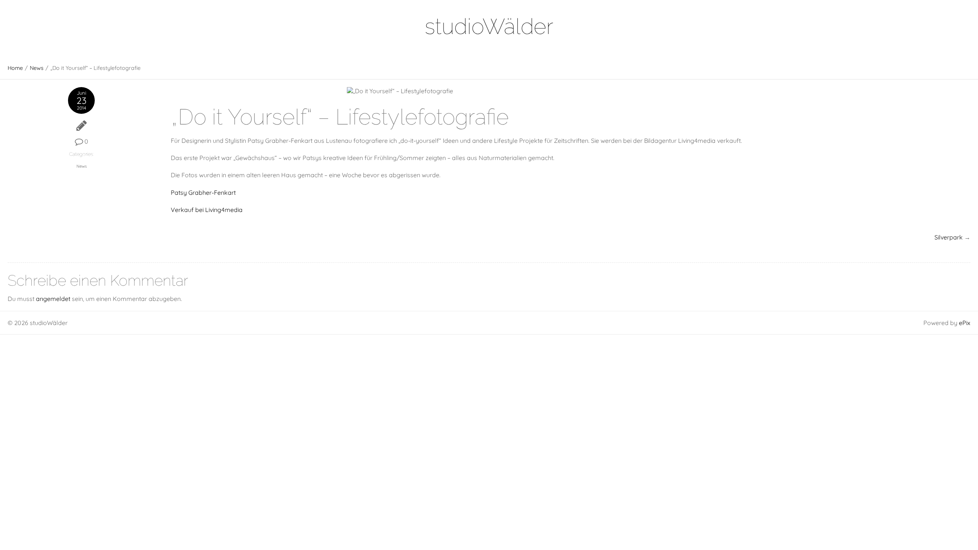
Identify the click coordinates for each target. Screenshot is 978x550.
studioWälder (489, 26)
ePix (964, 323)
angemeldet (53, 298)
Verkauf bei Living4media (207, 210)
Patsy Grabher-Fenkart (203, 192)
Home (15, 68)
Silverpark (948, 237)
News (37, 68)
